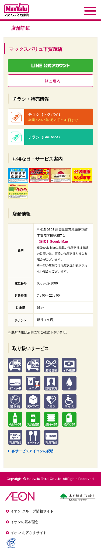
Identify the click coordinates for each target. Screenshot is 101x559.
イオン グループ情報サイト (32, 511)
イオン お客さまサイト (29, 533)
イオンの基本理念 (25, 522)
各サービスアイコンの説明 (31, 451)
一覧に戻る (50, 81)
